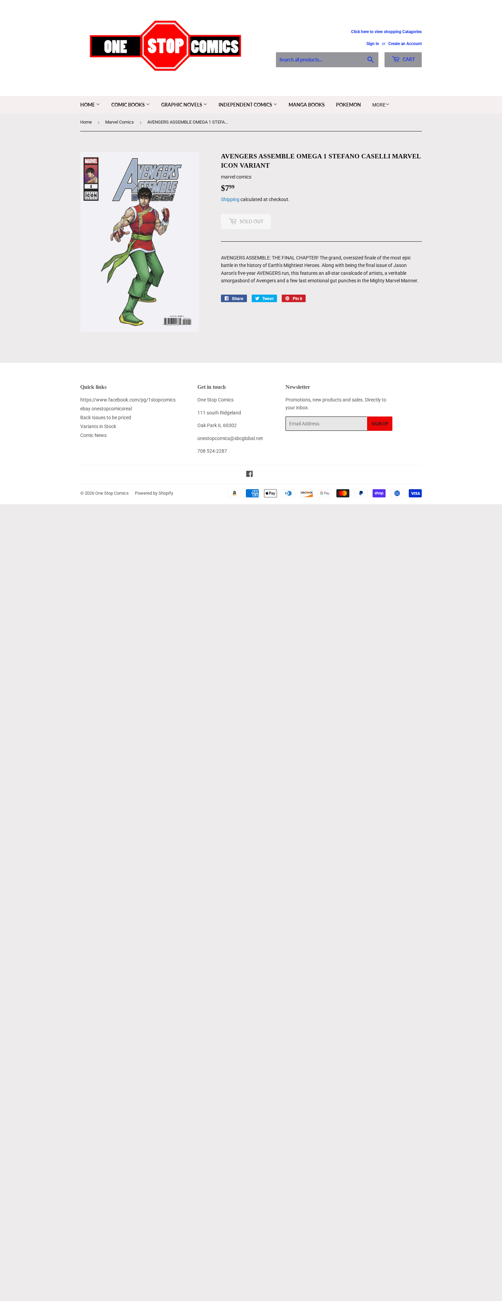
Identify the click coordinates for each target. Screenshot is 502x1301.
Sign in (372, 43)
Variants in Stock (98, 426)
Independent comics (246, 105)
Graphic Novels (182, 105)
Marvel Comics (119, 122)
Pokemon (348, 105)
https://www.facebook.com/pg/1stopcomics (128, 399)
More (379, 105)
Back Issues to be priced (105, 417)
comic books (128, 105)
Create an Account (405, 43)
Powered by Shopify (154, 493)
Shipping (230, 199)
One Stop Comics (112, 493)
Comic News (93, 435)
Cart (408, 59)
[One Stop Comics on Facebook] (249, 475)
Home (88, 105)
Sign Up (380, 423)
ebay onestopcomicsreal (106, 408)
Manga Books (307, 105)
